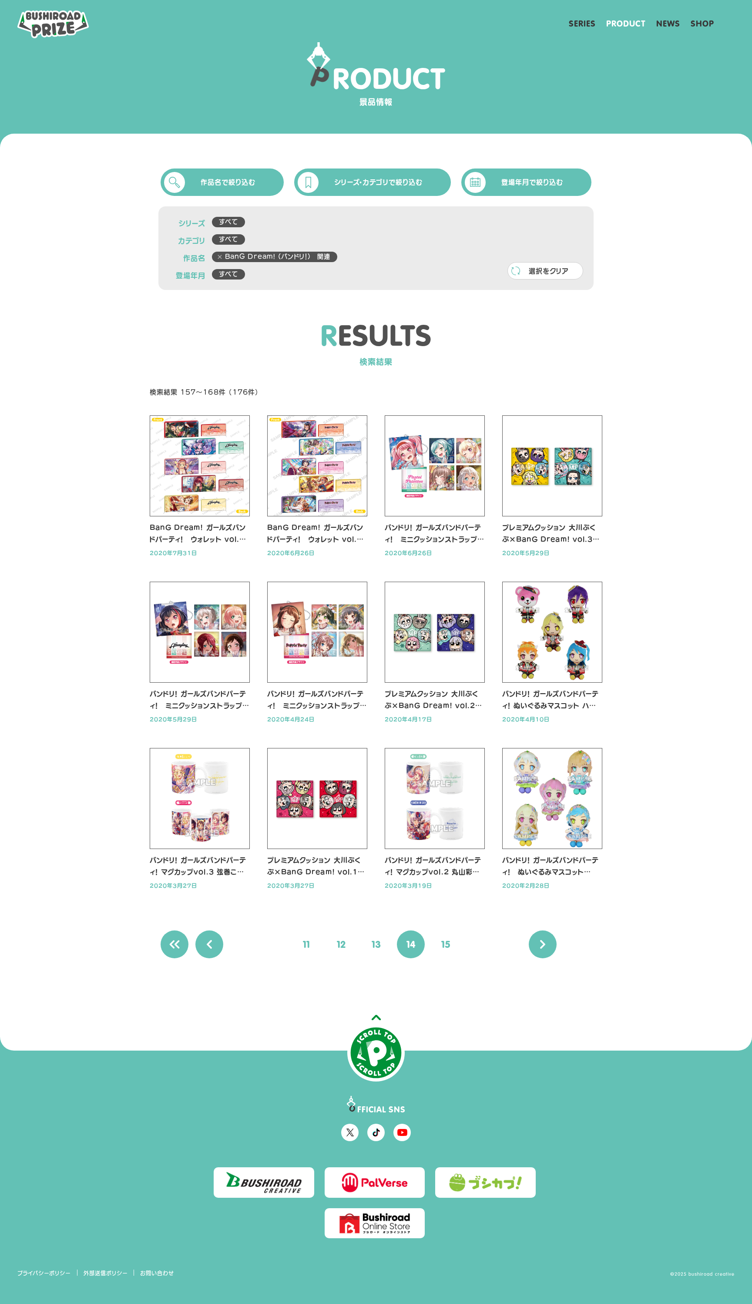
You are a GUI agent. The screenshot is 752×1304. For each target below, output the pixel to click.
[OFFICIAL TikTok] (376, 1132)
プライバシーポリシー (44, 1273)
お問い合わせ (157, 1273)
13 (376, 944)
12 (341, 944)
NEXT (543, 944)
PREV (209, 944)
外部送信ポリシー (106, 1273)
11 (306, 944)
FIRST (174, 944)
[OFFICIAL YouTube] (402, 1132)
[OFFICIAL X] (350, 1132)
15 (445, 944)
